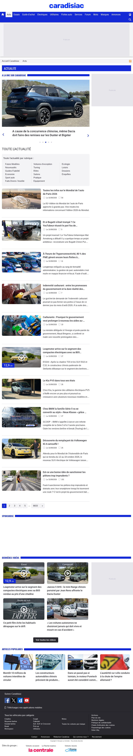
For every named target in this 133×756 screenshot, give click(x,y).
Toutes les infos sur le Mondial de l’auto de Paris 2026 (63, 192)
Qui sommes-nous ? (80, 737)
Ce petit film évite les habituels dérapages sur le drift (19, 624)
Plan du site (95, 718)
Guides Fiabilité (12, 171)
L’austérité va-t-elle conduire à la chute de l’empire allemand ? (115, 676)
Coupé (35, 719)
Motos (64, 719)
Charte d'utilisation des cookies (103, 725)
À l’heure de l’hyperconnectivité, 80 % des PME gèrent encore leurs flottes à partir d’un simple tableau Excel (64, 255)
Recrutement (97, 737)
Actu (9, 14)
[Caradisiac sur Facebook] (7, 701)
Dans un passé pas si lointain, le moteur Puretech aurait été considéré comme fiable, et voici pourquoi (82, 677)
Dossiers (66, 171)
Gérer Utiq (95, 730)
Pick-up (36, 726)
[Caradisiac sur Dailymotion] (20, 701)
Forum (88, 14)
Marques (105, 14)
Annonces (116, 14)
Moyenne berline (11, 721)
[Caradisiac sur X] (14, 701)
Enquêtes (66, 174)
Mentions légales (97, 720)
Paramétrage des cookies (101, 728)
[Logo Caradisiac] (66, 10)
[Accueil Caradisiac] (3, 14)
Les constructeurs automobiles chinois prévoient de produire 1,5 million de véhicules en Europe (49, 677)
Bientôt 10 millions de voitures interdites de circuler (14, 676)
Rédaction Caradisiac (61, 737)
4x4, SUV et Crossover (42, 724)
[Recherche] (130, 19)
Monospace (9, 729)
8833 (35, 506)
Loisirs (65, 167)
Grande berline (10, 724)
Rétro (36, 171)
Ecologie (66, 164)
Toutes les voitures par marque (73, 724)
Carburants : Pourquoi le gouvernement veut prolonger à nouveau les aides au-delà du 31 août (63, 319)
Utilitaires (54, 14)
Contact (34, 737)
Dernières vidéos (10, 557)
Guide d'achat (28, 14)
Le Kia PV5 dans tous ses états (59, 380)
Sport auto (10, 178)
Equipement (39, 181)
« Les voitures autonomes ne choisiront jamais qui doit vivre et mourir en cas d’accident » (64, 626)
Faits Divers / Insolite (14, 181)
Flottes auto (66, 14)
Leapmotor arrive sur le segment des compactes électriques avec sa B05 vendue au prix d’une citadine (62, 350)
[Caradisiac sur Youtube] (26, 701)
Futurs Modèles (12, 164)
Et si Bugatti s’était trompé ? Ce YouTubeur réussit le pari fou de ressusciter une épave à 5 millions (60, 224)
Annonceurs (45, 737)
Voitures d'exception (43, 164)
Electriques (42, 14)
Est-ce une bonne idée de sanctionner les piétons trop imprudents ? (64, 474)
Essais (17, 14)
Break (7, 726)
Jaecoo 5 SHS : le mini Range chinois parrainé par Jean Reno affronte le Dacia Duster (66, 590)
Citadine (8, 719)
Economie (10, 174)
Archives (94, 715)
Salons (37, 174)
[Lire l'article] (46, 103)
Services (78, 14)
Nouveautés (10, 167)
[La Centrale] (41, 753)
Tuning (37, 167)
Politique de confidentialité (101, 723)
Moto (95, 14)
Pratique (37, 178)
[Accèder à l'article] (23, 573)
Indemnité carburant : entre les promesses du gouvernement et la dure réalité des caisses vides (65, 287)
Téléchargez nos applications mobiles (24, 708)
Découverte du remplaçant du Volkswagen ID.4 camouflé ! (65, 442)
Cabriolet (36, 721)
